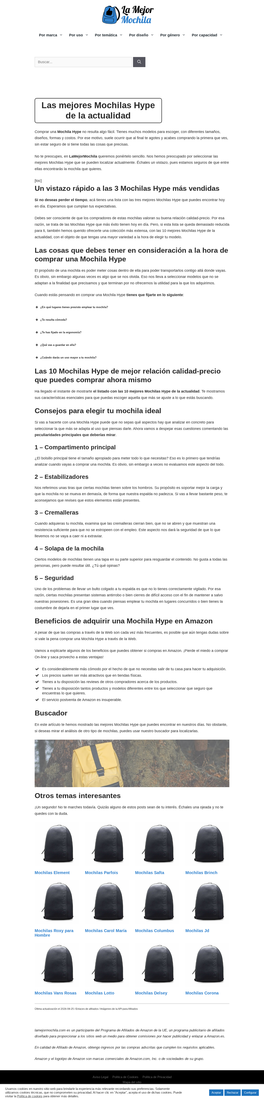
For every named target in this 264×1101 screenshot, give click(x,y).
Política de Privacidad (157, 1077)
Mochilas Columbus (154, 930)
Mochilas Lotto (99, 993)
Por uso (76, 35)
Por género (170, 35)
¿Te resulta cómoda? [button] (53, 319)
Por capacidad (204, 35)
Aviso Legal (100, 1077)
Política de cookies (29, 1096)
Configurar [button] (250, 1092)
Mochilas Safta (149, 872)
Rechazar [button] (232, 1092)
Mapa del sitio (132, 1082)
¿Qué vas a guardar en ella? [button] (58, 344)
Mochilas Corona (202, 993)
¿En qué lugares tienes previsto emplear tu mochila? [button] (74, 307)
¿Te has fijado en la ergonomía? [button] (60, 332)
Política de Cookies (125, 1077)
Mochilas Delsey (151, 993)
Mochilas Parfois (101, 872)
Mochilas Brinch (201, 872)
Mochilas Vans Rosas (56, 993)
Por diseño (138, 35)
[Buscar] (139, 62)
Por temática (106, 35)
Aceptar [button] (216, 1092)
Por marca (48, 35)
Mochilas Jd (197, 930)
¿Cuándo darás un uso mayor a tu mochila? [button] (68, 357)
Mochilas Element (52, 872)
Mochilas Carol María (106, 930)
